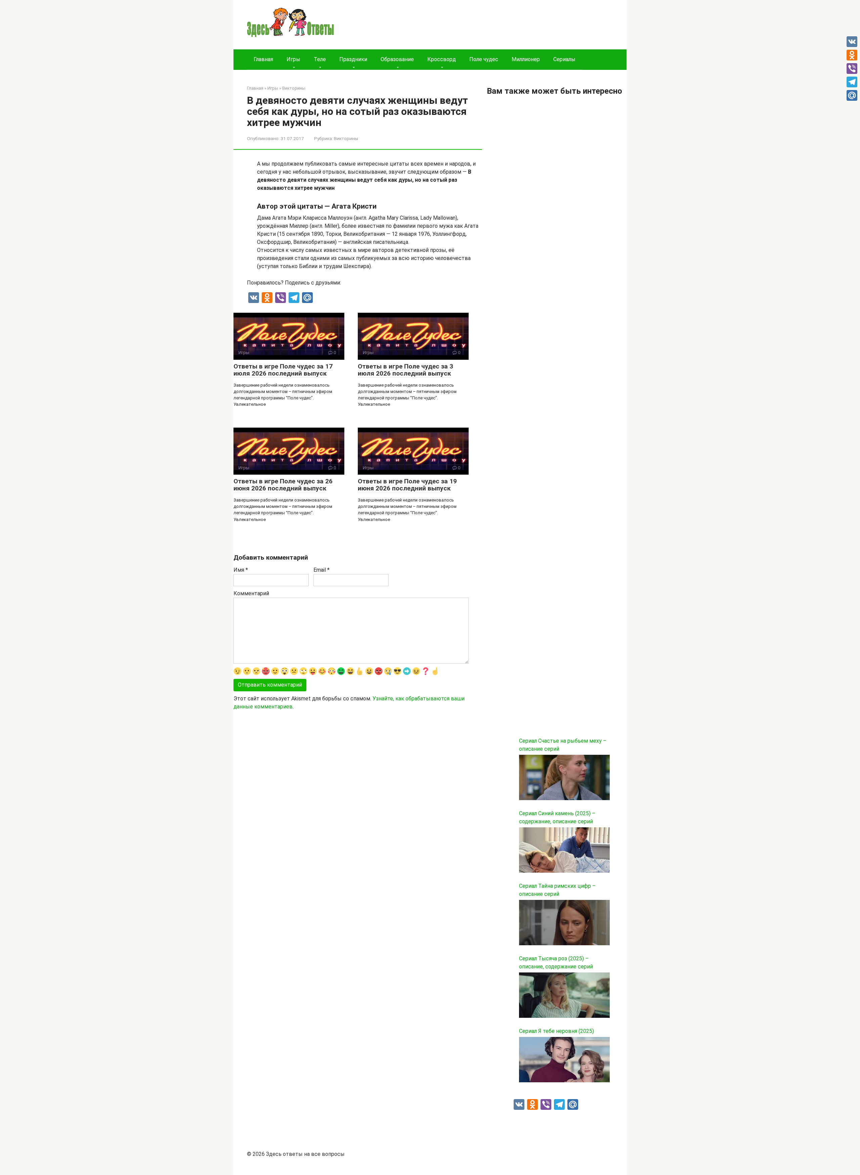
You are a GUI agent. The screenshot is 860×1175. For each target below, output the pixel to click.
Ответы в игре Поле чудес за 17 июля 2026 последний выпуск (283, 369)
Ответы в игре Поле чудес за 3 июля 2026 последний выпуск (405, 369)
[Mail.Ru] (852, 95)
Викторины (346, 138)
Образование (397, 59)
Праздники (353, 59)
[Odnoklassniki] (852, 55)
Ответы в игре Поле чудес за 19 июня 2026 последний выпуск (407, 484)
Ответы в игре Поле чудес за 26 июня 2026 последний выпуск (283, 484)
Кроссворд (441, 59)
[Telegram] (852, 82)
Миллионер (526, 59)
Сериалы (564, 59)
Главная (263, 59)
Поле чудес (483, 59)
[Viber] (852, 68)
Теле (320, 59)
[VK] (852, 41)
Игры (293, 59)
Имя (240, 570)
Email (321, 570)
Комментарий (251, 593)
